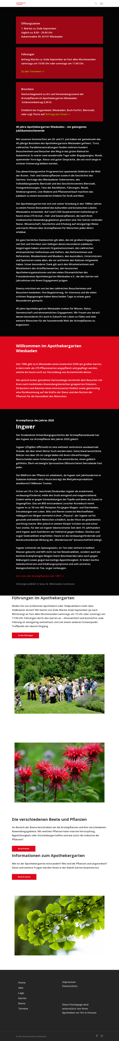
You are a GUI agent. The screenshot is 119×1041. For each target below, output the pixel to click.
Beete (21, 1003)
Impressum (69, 982)
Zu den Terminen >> (33, 71)
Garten (22, 998)
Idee (20, 987)
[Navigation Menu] (101, 3)
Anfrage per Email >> (58, 114)
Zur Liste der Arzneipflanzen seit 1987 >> (40, 576)
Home (22, 982)
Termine (23, 1008)
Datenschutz (69, 986)
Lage (21, 993)
